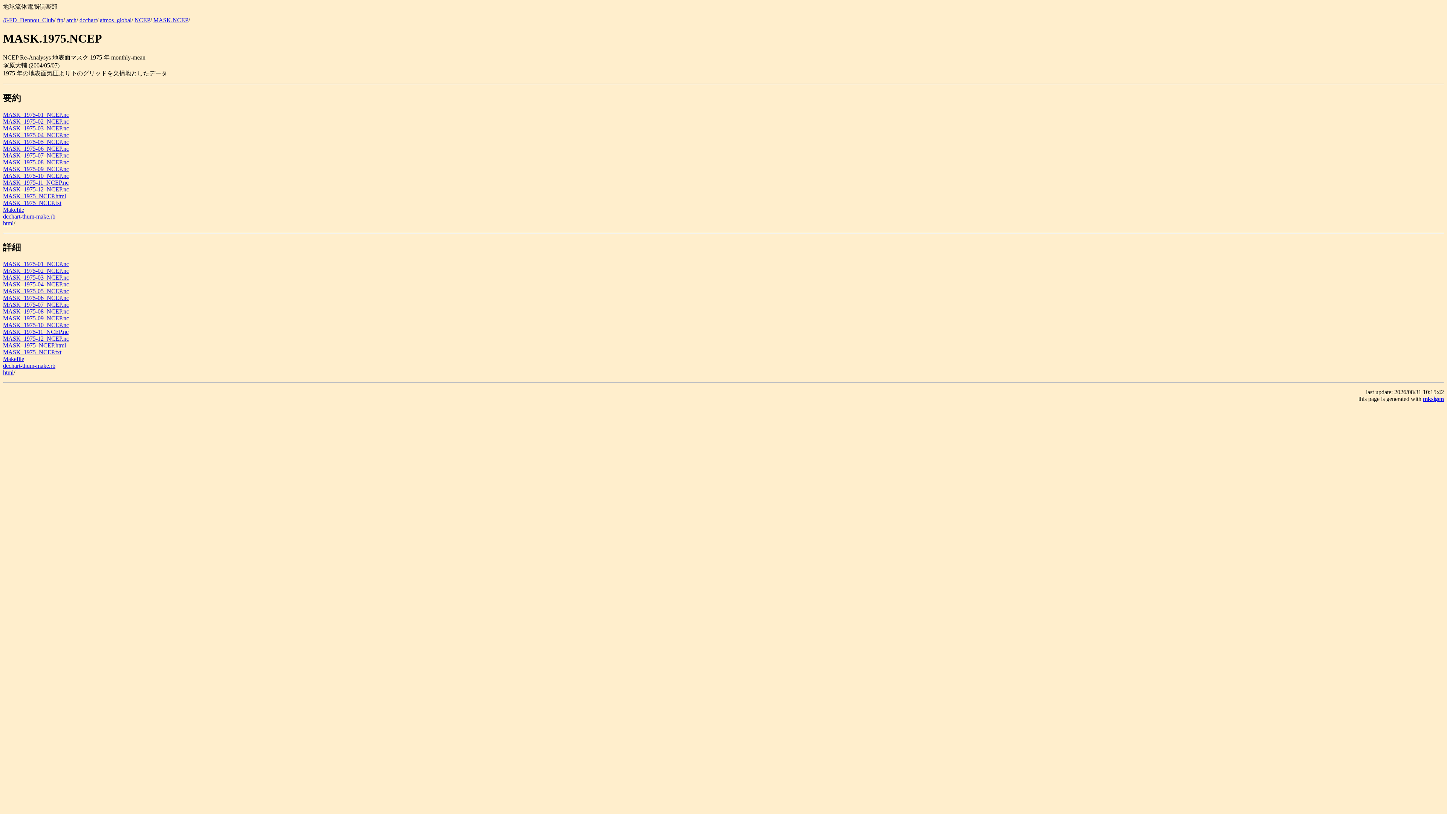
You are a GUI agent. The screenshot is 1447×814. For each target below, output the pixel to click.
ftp (60, 20)
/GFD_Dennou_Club (28, 20)
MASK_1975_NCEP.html (34, 196)
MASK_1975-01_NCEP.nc (36, 115)
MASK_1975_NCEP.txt (32, 203)
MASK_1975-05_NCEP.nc (36, 142)
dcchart (88, 20)
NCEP (142, 20)
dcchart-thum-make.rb (29, 216)
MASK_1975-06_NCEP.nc (36, 148)
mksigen (1433, 399)
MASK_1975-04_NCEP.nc (36, 135)
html (8, 223)
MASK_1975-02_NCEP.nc (36, 121)
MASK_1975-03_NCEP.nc (36, 128)
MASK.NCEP (170, 20)
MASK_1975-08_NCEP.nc (36, 162)
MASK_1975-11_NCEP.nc (36, 182)
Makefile (13, 210)
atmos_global (116, 20)
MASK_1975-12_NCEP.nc (36, 189)
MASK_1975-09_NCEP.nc (36, 169)
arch (71, 20)
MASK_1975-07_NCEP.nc (36, 155)
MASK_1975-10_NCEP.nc (36, 176)
